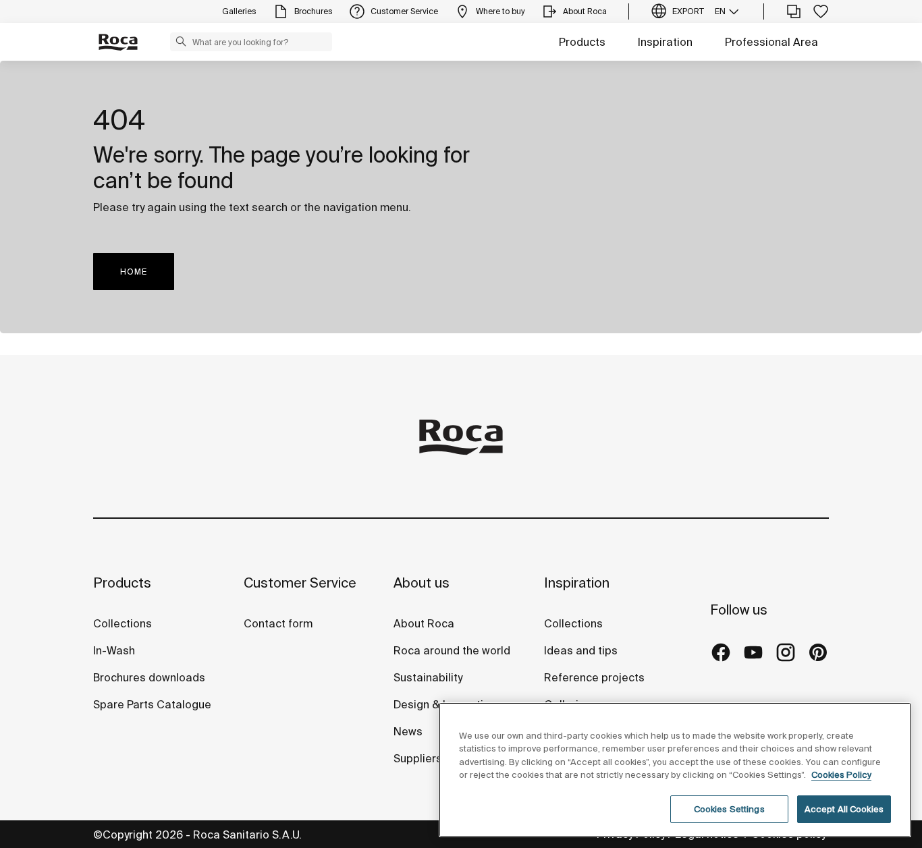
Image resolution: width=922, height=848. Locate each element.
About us (422, 582)
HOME (133, 271)
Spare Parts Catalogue (152, 704)
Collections (122, 623)
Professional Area (771, 42)
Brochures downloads (149, 677)
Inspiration (665, 42)
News (408, 731)
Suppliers (418, 758)
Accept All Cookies (844, 809)
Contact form (278, 623)
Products (582, 42)
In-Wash (114, 650)
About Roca (424, 623)
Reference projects (594, 677)
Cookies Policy (841, 775)
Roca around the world (452, 650)
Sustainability (428, 677)
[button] (181, 41)
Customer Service (300, 582)
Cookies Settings (729, 809)
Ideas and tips (581, 650)
